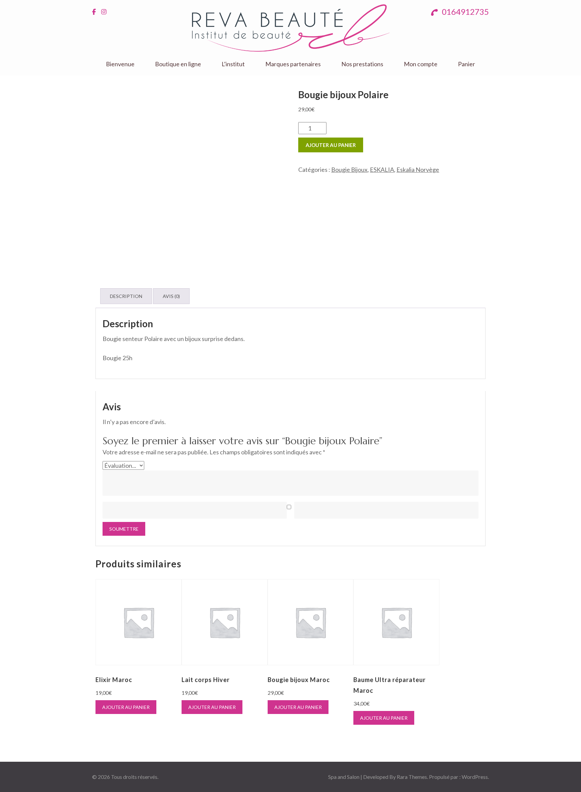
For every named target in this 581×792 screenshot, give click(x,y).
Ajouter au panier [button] (126, 707)
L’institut (233, 64)
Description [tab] (126, 296)
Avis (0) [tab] (171, 296)
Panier (466, 64)
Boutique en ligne (178, 64)
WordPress (475, 777)
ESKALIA (382, 169)
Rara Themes (412, 777)
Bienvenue (120, 64)
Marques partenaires (293, 64)
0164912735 (464, 11)
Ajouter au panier (331, 145)
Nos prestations (362, 64)
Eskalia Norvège (417, 169)
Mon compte (420, 64)
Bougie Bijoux (349, 169)
